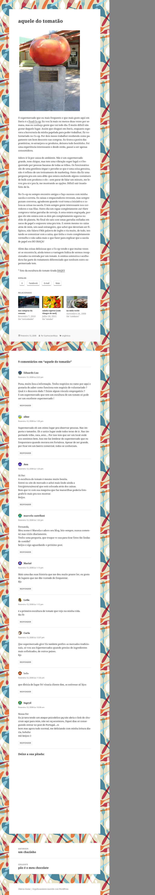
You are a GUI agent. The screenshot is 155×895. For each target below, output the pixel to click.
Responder (25, 405)
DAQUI (61, 270)
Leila (26, 599)
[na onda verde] (76, 302)
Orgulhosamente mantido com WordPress (50, 889)
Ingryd (27, 702)
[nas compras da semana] (28, 302)
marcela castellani (34, 515)
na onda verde (72, 310)
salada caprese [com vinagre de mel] (51, 312)
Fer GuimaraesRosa (49, 335)
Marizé (28, 563)
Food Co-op (35, 121)
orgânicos (66, 335)
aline (26, 416)
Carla (27, 632)
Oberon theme (24, 889)
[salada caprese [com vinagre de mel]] (52, 302)
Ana (26, 464)
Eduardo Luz (31, 372)
